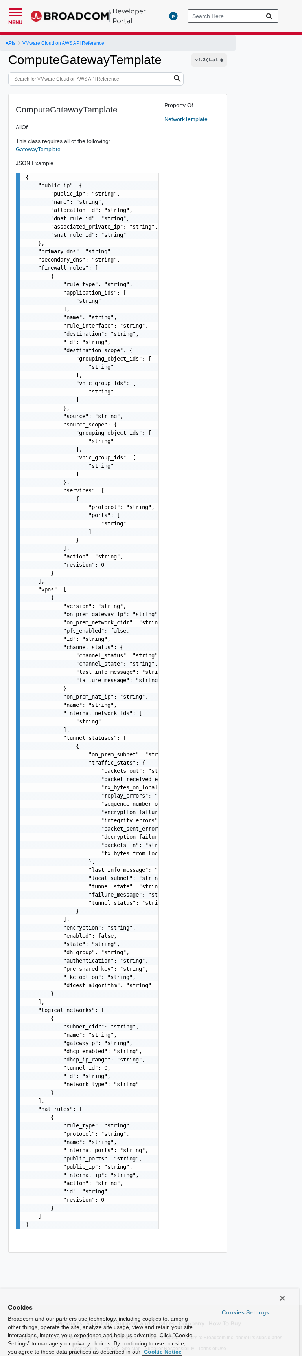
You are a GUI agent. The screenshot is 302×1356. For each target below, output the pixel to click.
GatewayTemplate (38, 149)
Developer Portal (129, 16)
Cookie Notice (162, 1352)
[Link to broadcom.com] (71, 16)
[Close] (282, 1298)
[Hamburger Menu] (15, 11)
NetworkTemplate (186, 119)
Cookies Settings (245, 1312)
